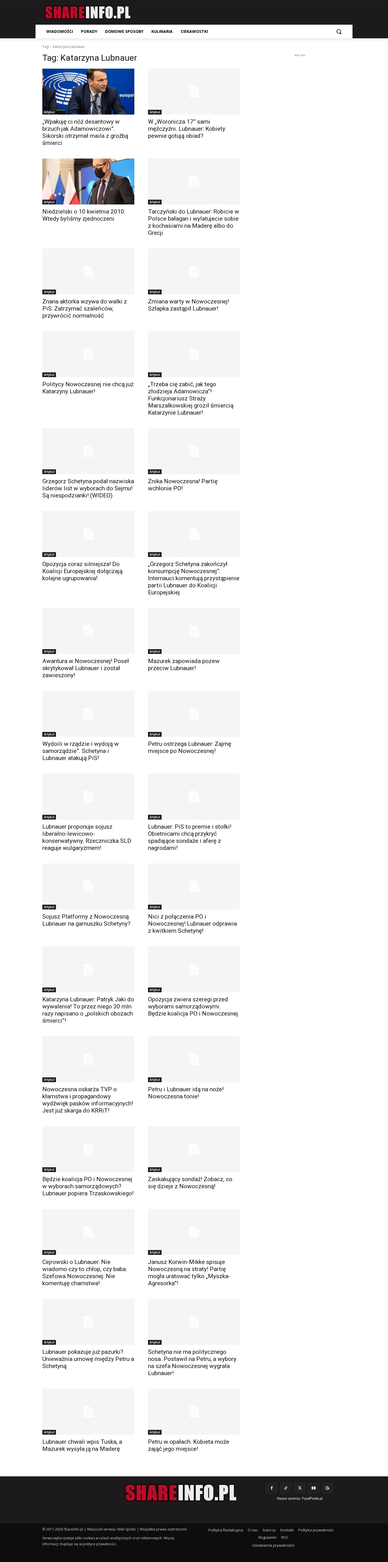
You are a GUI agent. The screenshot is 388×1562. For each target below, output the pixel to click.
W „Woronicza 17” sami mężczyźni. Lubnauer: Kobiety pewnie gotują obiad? (186, 128)
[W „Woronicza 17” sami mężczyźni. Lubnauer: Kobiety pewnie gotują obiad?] (194, 92)
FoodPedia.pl (312, 1498)
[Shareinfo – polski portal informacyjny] (87, 12)
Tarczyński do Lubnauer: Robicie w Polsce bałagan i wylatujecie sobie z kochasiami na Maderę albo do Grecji (193, 222)
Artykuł (49, 112)
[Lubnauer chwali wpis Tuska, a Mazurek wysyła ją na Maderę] (88, 1412)
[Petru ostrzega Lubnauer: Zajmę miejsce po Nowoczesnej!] (194, 714)
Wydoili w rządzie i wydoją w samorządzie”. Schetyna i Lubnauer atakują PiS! (80, 750)
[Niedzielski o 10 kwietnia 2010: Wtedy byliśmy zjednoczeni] (88, 181)
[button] (339, 31)
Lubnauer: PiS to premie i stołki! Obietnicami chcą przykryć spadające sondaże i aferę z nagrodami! (189, 837)
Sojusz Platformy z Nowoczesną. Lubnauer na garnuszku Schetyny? (86, 920)
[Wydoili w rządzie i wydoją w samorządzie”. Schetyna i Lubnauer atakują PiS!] (88, 714)
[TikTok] (285, 1488)
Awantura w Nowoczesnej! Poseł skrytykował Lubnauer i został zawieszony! (85, 668)
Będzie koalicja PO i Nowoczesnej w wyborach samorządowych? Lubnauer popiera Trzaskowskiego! (87, 1186)
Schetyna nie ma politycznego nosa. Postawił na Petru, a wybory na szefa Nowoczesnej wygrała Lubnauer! (192, 1362)
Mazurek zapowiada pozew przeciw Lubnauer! (184, 665)
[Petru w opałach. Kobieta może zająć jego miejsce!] (194, 1412)
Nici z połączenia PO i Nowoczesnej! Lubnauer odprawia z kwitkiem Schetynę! (192, 923)
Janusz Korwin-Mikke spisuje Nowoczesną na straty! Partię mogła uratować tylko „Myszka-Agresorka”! (189, 1273)
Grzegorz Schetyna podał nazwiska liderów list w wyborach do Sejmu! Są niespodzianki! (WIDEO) (88, 488)
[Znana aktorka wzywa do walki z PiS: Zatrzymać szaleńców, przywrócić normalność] (88, 271)
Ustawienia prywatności (273, 1545)
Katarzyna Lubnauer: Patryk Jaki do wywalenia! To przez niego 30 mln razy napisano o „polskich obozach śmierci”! (88, 1010)
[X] (299, 1488)
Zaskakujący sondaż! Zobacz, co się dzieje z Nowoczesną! (190, 1183)
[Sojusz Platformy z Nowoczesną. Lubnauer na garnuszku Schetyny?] (88, 886)
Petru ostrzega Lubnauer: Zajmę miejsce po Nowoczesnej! (189, 747)
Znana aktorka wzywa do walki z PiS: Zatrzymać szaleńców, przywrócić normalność (84, 308)
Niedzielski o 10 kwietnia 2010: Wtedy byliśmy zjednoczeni (83, 215)
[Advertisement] (299, 143)
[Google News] (327, 1488)
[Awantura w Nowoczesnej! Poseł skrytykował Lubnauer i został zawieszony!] (88, 631)
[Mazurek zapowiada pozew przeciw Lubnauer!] (194, 631)
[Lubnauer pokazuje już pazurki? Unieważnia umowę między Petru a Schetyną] (88, 1322)
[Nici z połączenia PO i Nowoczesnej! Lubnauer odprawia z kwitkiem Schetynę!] (194, 886)
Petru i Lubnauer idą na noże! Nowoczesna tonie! (186, 1093)
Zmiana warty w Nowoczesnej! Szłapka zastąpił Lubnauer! (188, 305)
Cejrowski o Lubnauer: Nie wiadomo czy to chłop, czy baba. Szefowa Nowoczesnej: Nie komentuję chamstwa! (84, 1273)
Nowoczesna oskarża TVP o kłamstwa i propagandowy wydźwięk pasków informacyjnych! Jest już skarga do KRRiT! (87, 1100)
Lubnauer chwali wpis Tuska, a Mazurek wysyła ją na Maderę (82, 1445)
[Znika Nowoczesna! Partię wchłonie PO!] (194, 451)
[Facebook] (271, 1488)
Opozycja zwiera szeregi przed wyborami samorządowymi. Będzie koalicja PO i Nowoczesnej (193, 1006)
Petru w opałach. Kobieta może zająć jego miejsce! (188, 1445)
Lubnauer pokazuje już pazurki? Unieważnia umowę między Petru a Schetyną (88, 1358)
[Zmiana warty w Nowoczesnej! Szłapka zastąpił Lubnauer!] (194, 271)
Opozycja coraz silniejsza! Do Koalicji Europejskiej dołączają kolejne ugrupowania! (82, 571)
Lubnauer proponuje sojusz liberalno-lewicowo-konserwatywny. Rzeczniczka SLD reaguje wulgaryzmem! (86, 837)
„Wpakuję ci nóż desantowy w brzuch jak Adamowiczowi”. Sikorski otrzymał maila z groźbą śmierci (85, 132)
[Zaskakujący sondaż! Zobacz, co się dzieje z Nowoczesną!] (194, 1149)
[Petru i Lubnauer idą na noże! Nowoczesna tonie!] (194, 1059)
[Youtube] (313, 1488)
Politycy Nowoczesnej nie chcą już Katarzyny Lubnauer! (87, 388)
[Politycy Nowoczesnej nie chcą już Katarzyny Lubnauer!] (88, 354)
